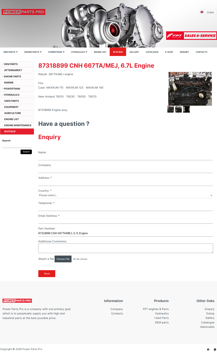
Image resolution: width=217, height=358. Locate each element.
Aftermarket (13, 70)
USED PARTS (11, 100)
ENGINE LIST (100, 52)
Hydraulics (78, 52)
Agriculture (12, 113)
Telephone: (46, 203)
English (210, 12)
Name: (42, 152)
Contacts (201, 52)
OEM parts (9, 52)
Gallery (134, 52)
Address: (45, 177)
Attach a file (46, 258)
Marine (9, 82)
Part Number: (46, 228)
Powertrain (55, 52)
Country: (45, 190)
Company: (44, 165)
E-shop (169, 52)
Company (117, 309)
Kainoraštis (207, 326)
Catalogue (152, 52)
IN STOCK (118, 52)
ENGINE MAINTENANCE (18, 125)
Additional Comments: (52, 241)
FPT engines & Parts (156, 309)
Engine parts (31, 52)
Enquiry (184, 52)
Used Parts (161, 318)
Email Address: (49, 215)
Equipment (11, 106)
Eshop (210, 313)
